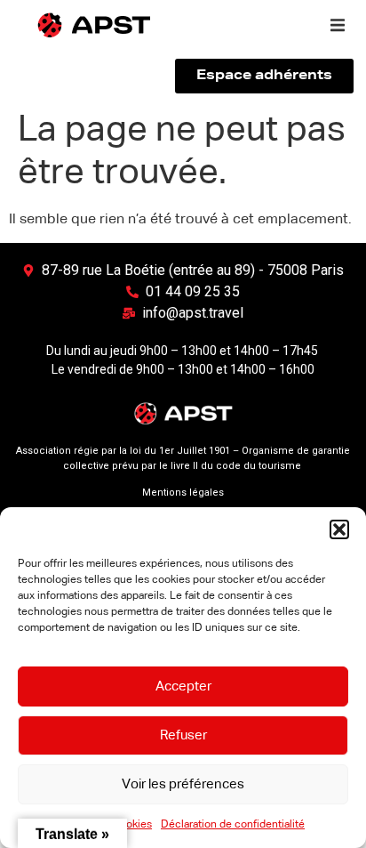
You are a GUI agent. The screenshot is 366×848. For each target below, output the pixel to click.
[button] (339, 529)
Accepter (183, 686)
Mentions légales (183, 492)
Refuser (183, 735)
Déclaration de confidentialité (233, 825)
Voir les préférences (183, 784)
